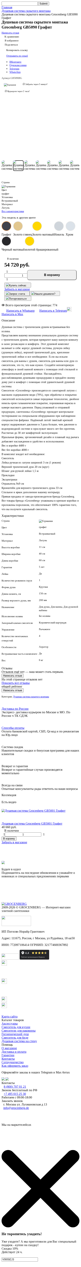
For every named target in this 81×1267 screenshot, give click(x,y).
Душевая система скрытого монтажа (26, 11)
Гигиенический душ (15, 1034)
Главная (7, 7)
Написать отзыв (12, 675)
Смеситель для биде (15, 1037)
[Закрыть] (40, 1226)
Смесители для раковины (19, 1030)
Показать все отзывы (16, 683)
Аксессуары (10, 1023)
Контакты (8, 1058)
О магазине (9, 1048)
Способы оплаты (13, 727)
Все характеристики (13, 211)
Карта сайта (9, 1016)
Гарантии (8, 1055)
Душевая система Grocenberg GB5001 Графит (32, 823)
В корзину (52, 275)
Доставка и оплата (14, 1051)
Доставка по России (15, 708)
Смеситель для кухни (16, 1027)
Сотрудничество (13, 1062)
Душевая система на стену (19, 1041)
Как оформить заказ (15, 1065)
